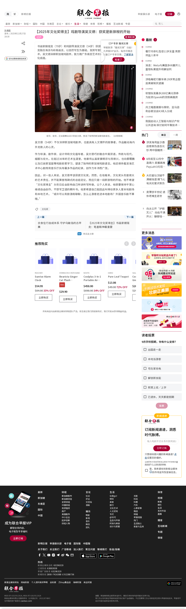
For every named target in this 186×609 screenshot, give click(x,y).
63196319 (59, 565)
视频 (99, 23)
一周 (175, 135)
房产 (64, 511)
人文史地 (114, 511)
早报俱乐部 (144, 14)
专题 (127, 23)
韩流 (88, 524)
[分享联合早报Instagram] (53, 555)
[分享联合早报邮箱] (72, 555)
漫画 (88, 505)
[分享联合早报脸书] (39, 555)
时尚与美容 (115, 523)
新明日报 (26, 14)
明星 (88, 515)
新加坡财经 (67, 498)
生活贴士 (138, 523)
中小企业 (66, 517)
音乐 (88, 521)
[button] (179, 14)
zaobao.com (26, 601)
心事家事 (138, 508)
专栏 (112, 514)
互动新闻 (118, 23)
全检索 (53, 582)
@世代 (113, 517)
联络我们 (102, 549)
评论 (88, 498)
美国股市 (66, 514)
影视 (88, 518)
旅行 (112, 505)
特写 (112, 498)
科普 (136, 501)
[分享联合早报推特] (44, 555)
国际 (35, 23)
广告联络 (66, 549)
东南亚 (50, 23)
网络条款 (25, 582)
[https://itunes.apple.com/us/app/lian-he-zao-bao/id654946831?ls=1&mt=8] (88, 555)
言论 (59, 23)
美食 (112, 501)
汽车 (136, 505)
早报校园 (138, 517)
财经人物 (66, 523)
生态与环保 (115, 520)
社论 (88, 495)
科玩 (136, 498)
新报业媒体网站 (11, 582)
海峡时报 (77, 582)
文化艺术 (114, 508)
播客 (108, 23)
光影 (136, 495)
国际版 (77, 543)
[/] (93, 14)
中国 (42, 23)
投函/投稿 (114, 549)
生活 (76, 23)
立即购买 (44, 297)
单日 (163, 135)
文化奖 (45, 209)
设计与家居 (115, 526)
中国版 (86, 543)
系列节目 (162, 510)
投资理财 (66, 508)
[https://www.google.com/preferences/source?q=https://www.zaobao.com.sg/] (174, 583)
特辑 (136, 514)
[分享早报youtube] (49, 555)
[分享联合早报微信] (67, 555)
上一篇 (40, 217)
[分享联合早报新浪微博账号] (63, 555)
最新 (8, 23)
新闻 (160, 501)
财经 (26, 23)
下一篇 (130, 217)
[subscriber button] (179, 14)
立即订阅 (18, 538)
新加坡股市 (67, 495)
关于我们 (42, 549)
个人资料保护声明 (39, 582)
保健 (85, 23)
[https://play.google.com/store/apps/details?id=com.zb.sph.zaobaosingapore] (107, 555)
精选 (136, 511)
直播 (160, 513)
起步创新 (66, 520)
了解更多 (128, 54)
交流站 (89, 501)
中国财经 (66, 505)
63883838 (52, 568)
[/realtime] (155, 39)
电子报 (158, 14)
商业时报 (88, 582)
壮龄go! (113, 495)
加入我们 (78, 549)
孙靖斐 (7, 30)
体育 (92, 23)
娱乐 (67, 23)
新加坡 (16, 23)
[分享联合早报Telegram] (58, 555)
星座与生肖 (139, 526)
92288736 (69, 574)
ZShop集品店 (64, 582)
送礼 (88, 527)
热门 (136, 520)
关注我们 (54, 549)
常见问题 (90, 549)
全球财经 (66, 501)
